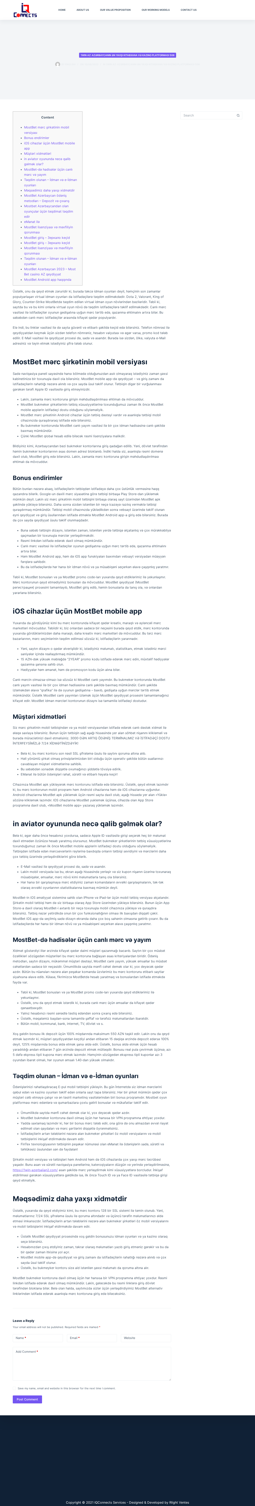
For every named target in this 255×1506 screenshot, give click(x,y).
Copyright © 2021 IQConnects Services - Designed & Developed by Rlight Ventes (127, 1502)
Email (75, 1338)
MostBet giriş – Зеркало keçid (47, 238)
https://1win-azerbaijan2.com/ (35, 1170)
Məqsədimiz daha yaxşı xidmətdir (49, 190)
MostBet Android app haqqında (47, 280)
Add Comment (27, 1351)
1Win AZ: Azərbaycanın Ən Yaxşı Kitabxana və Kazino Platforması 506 (128, 55)
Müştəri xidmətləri (37, 153)
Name (21, 1338)
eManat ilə (32, 222)
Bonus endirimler (36, 138)
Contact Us (189, 9)
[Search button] (238, 115)
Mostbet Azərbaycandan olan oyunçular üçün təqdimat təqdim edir (48, 211)
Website (129, 1338)
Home (62, 9)
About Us (82, 9)
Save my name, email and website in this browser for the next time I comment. (67, 1388)
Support (234, 10)
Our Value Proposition (115, 9)
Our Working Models (156, 9)
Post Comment (27, 1399)
